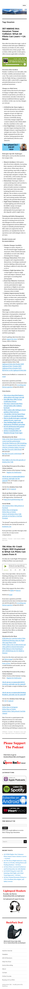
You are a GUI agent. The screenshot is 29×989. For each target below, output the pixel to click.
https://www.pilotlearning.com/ (13, 499)
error (3, 733)
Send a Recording (7, 965)
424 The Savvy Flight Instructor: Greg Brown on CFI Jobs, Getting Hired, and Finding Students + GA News (15, 863)
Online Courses (6, 976)
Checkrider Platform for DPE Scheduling (14, 443)
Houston (19, 538)
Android (13, 489)
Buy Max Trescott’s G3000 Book (11, 453)
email (4, 376)
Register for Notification (14, 472)
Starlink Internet (7, 950)
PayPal (12, 590)
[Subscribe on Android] (14, 800)
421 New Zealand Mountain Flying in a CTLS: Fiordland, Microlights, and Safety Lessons (15, 879)
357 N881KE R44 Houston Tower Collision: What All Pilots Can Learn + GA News (14, 33)
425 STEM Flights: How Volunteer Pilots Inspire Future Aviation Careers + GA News (15, 856)
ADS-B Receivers (7, 958)
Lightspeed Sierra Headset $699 (11, 368)
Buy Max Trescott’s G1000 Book (12, 449)
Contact (4, 972)
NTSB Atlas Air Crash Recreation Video (13, 638)
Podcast (10, 538)
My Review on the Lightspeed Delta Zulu (14, 370)
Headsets (5, 954)
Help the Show (6, 961)
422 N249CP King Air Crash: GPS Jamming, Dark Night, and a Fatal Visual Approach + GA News (13, 873)
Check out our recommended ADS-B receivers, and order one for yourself (13, 478)
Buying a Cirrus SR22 (8, 980)
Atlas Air (18, 731)
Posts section (6, 663)
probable (23, 733)
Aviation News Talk (6, 984)
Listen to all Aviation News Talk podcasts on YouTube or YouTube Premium (12, 516)
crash (15, 538)
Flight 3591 (7, 733)
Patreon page (8, 659)
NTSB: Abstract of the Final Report (12, 649)
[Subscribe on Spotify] (14, 789)
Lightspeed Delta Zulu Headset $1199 (13, 364)
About (4, 969)
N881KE (23, 538)
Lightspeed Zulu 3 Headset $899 (11, 366)
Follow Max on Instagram (10, 510)
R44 (3, 540)
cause (21, 731)
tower (6, 540)
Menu (24, 5)
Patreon (18, 590)
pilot (19, 733)
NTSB (16, 733)
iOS (8, 489)
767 (14, 731)
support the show (11, 339)
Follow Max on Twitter (9, 512)
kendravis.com (6, 526)
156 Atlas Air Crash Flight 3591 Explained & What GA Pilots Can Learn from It (14, 550)
